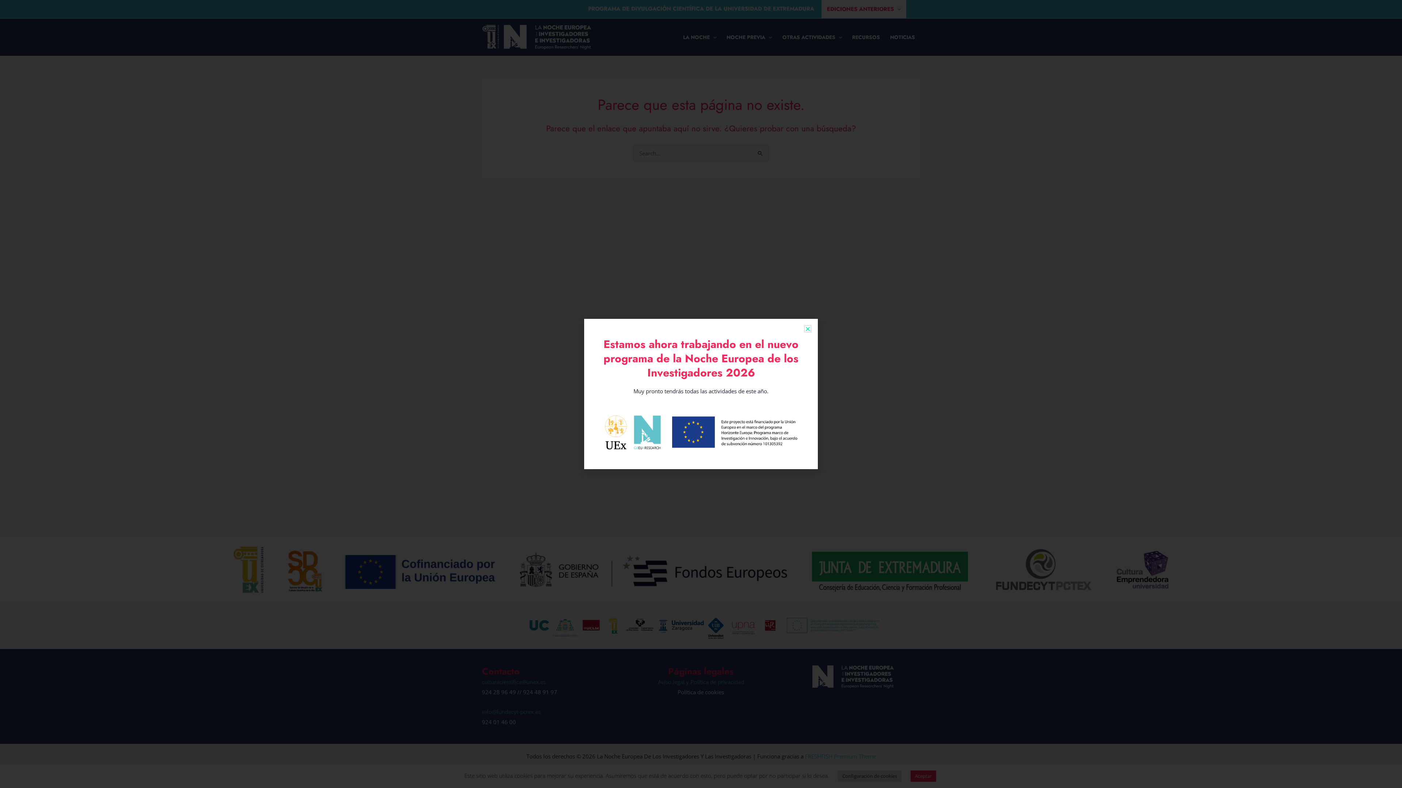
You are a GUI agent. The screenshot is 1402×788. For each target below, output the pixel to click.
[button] (808, 329)
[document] (701, 394)
